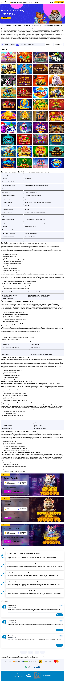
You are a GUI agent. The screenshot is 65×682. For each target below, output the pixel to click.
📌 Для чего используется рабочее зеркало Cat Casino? (21, 564)
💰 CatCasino (13, 2)
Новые (6, 44)
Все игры (19, 2)
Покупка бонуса (31, 44)
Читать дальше (17, 491)
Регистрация (59, 2)
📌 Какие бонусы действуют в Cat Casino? (18, 573)
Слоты (17, 44)
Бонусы (30, 2)
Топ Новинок (23, 44)
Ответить (59, 614)
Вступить (7, 491)
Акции (36, 652)
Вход (51, 2)
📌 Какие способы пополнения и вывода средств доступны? (22, 582)
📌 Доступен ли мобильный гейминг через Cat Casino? (21, 591)
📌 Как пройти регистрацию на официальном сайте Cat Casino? (23, 553)
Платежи (36, 2)
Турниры (25, 2)
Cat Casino (23, 652)
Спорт (42, 652)
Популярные (12, 44)
